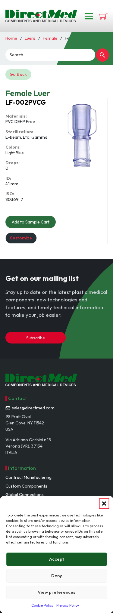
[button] (104, 504)
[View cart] (103, 16)
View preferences (56, 592)
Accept (56, 559)
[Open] (88, 15)
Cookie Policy (42, 605)
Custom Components (26, 486)
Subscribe (35, 337)
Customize (21, 238)
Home (11, 38)
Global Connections (24, 494)
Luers (30, 38)
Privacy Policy (67, 605)
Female (50, 38)
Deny (56, 575)
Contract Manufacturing (28, 477)
